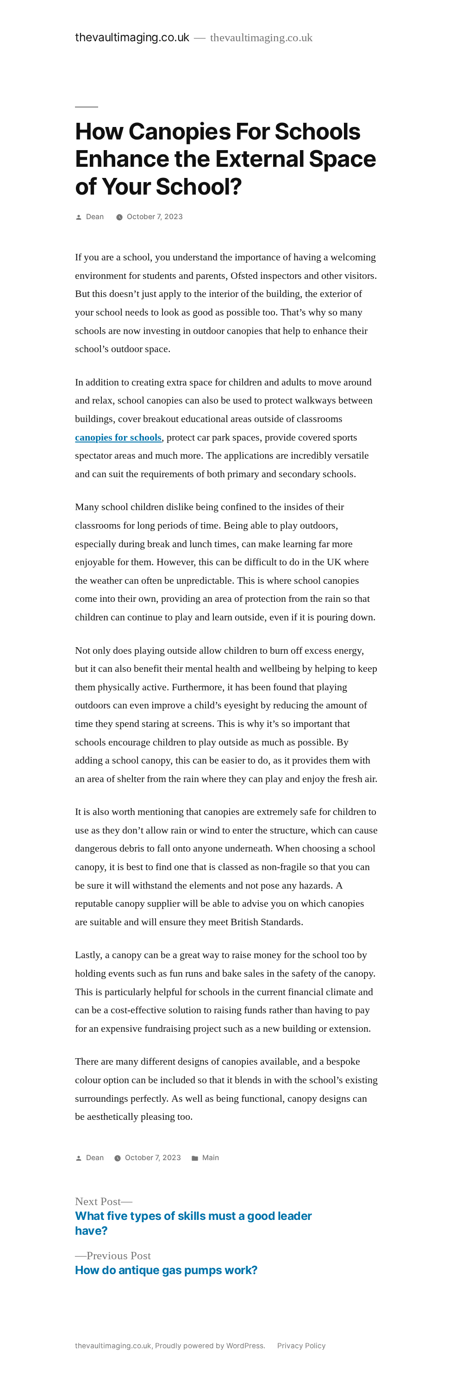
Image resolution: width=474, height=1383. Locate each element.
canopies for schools (118, 437)
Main (210, 1157)
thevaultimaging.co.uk (132, 37)
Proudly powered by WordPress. (211, 1345)
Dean (95, 216)
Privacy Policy (301, 1345)
